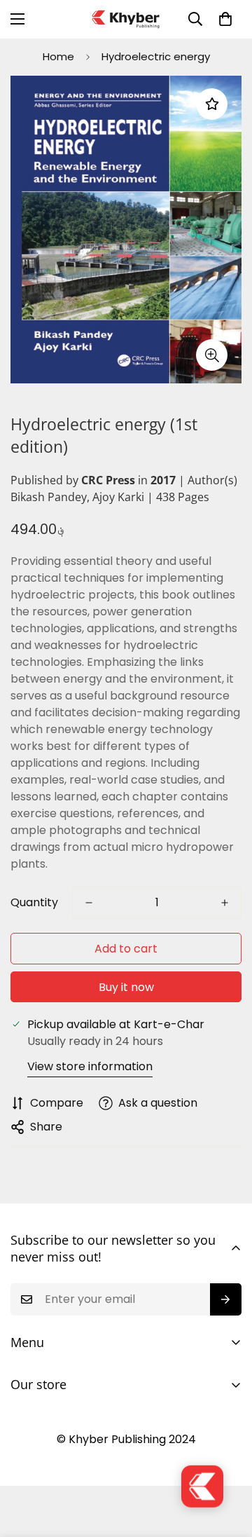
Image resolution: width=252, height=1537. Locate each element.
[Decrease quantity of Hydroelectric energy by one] (89, 902)
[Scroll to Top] (227, 1463)
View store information (90, 1066)
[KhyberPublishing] (126, 19)
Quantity (34, 902)
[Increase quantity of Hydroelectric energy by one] (225, 902)
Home (58, 56)
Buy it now (126, 987)
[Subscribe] (225, 1299)
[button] (225, 19)
